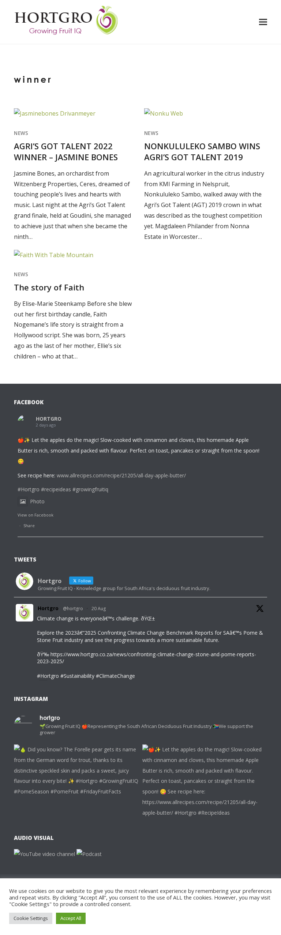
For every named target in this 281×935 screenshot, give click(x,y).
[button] (263, 22)
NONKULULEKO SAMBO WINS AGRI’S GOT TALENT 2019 (202, 151)
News (21, 133)
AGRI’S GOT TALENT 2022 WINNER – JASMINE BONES (66, 151)
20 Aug (98, 608)
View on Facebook (35, 515)
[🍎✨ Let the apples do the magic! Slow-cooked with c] (204, 806)
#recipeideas (56, 489)
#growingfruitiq (90, 489)
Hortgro (48, 608)
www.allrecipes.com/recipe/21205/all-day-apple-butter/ (121, 475)
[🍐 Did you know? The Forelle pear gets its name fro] (76, 806)
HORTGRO (48, 418)
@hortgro (73, 608)
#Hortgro (29, 489)
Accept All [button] (70, 918)
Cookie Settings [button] (31, 918)
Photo (37, 501)
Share (29, 525)
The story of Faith (49, 287)
